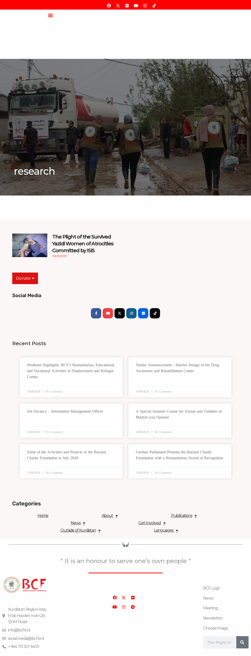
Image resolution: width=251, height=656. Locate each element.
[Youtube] (108, 313)
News (76, 523)
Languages (163, 530)
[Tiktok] (155, 313)
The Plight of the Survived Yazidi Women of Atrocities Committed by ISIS (82, 243)
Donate (23, 278)
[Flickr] (143, 313)
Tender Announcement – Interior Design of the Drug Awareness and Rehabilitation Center (177, 368)
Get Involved (149, 523)
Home (43, 515)
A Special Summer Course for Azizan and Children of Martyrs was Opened (179, 414)
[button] (50, 15)
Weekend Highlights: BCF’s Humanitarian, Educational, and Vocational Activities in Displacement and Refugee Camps (71, 370)
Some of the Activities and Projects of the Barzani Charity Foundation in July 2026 (66, 455)
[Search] (242, 642)
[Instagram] (131, 313)
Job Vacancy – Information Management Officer (65, 411)
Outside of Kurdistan (78, 530)
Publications (181, 515)
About (107, 515)
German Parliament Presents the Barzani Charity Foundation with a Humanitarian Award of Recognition (179, 455)
